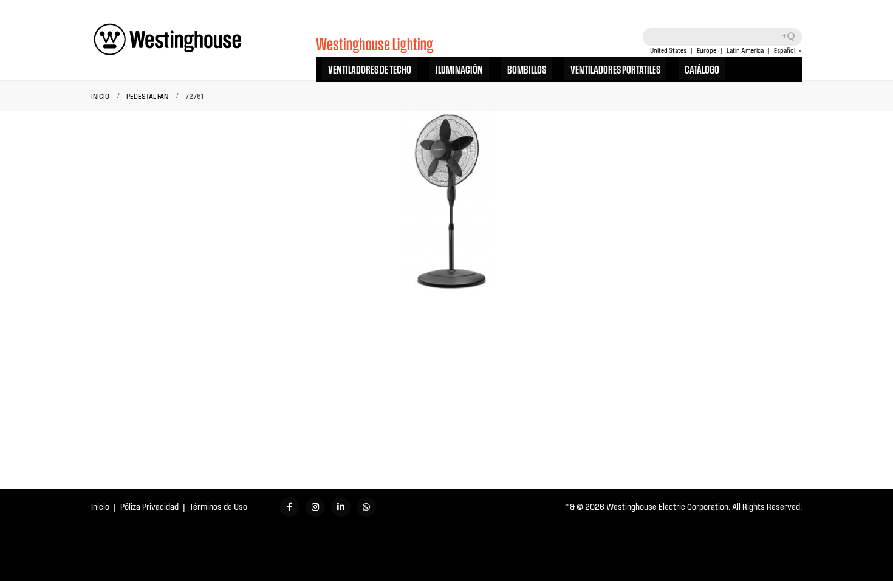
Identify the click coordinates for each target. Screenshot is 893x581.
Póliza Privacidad (149, 506)
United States (668, 50)
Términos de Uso (218, 506)
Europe (706, 50)
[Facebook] (289, 507)
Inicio (100, 506)
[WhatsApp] (366, 507)
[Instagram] (315, 507)
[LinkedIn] (341, 507)
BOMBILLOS (526, 68)
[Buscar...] (792, 37)
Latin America (745, 50)
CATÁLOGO (702, 68)
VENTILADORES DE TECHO (369, 68)
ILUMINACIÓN (459, 68)
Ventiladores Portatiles (615, 68)
